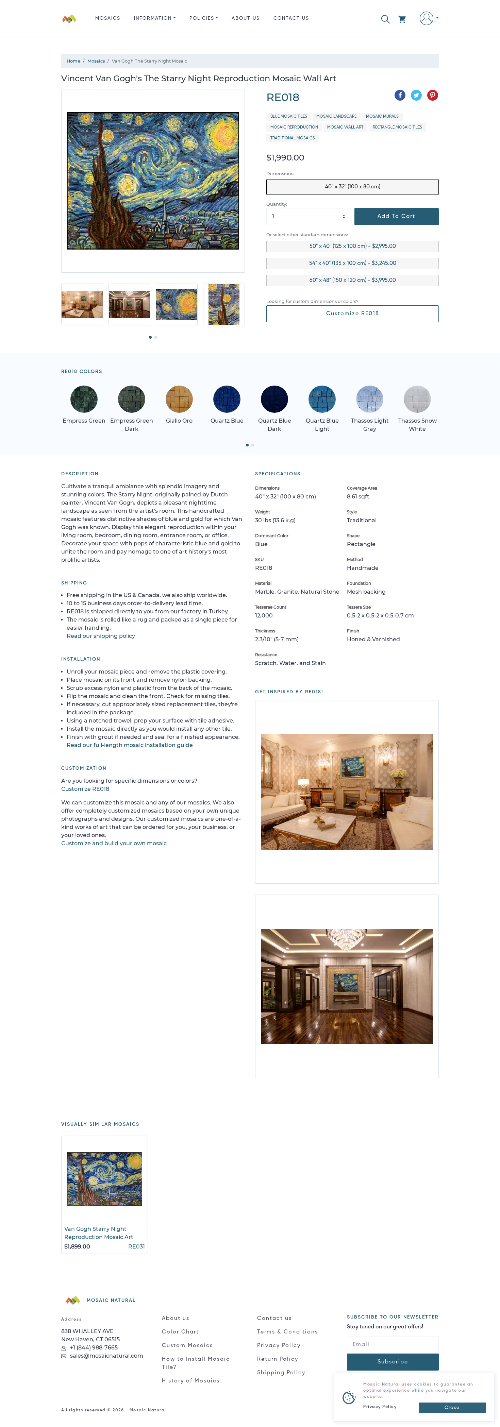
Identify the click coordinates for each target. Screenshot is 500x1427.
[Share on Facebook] (400, 95)
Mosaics (107, 18)
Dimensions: (280, 173)
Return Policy (277, 1359)
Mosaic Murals (382, 117)
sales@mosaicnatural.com (106, 1356)
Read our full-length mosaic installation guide (130, 745)
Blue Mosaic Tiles (288, 117)
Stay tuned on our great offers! (385, 1327)
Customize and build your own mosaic (114, 843)
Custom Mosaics (187, 1345)
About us (246, 18)
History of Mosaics (191, 1381)
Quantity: (276, 204)
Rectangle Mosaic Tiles (397, 127)
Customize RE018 (352, 314)
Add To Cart (396, 216)
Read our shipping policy (101, 636)
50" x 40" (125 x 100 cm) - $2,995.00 (353, 246)
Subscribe (393, 1362)
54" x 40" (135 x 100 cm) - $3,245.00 (352, 263)
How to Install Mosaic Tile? (196, 1363)
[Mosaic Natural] (69, 24)
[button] (385, 19)
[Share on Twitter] (416, 95)
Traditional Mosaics (292, 138)
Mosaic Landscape (336, 117)
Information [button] (153, 18)
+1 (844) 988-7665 (93, 1347)
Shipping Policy (281, 1373)
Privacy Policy (279, 1345)
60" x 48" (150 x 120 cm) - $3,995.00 (353, 280)
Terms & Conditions (287, 1332)
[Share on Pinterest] (433, 95)
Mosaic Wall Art (345, 127)
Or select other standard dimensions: (307, 234)
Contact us (291, 18)
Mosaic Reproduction (294, 127)
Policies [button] (201, 18)
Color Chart (180, 1332)
